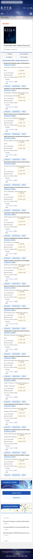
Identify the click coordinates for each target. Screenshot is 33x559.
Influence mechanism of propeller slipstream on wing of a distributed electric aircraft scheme (17, 356)
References (7, 475)
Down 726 (22, 122)
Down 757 (22, 269)
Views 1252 (22, 199)
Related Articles (16, 475)
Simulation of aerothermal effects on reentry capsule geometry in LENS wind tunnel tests (17, 429)
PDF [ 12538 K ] (12, 279)
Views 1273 (22, 467)
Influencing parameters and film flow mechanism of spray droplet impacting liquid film (17, 136)
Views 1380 (22, 224)
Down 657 (22, 145)
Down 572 (22, 196)
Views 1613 (22, 173)
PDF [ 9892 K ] (11, 180)
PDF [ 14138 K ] (12, 448)
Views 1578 (22, 441)
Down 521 (22, 463)
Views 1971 (22, 76)
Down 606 (22, 221)
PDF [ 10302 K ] (12, 397)
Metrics (24, 475)
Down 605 (22, 387)
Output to (10, 57)
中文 (24, 8)
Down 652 (22, 247)
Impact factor (16, 493)
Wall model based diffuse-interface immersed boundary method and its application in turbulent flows (17, 162)
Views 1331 (22, 100)
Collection (22, 70)
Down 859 (22, 365)
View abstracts (25, 54)
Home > (3, 17)
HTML (6, 83)
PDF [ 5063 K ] (11, 470)
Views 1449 (22, 390)
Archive (7, 17)
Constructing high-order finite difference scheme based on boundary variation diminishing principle (17, 404)
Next (13, 49)
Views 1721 (22, 320)
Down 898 (22, 294)
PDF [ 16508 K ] (12, 129)
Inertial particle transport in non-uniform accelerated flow (17, 378)
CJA (30, 8)
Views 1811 (22, 148)
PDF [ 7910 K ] (11, 253)
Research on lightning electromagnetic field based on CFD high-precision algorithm (17, 238)
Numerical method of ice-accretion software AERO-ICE (17, 286)
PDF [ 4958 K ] (11, 155)
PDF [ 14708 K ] (12, 371)
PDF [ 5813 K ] (11, 205)
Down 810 (22, 170)
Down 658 (22, 339)
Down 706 (22, 317)
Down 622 (22, 97)
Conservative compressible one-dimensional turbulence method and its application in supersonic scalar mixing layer (17, 212)
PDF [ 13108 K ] (12, 107)
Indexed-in (16, 498)
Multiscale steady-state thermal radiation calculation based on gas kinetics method (17, 455)
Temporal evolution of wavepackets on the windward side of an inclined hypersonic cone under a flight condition (17, 260)
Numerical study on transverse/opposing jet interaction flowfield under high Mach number (17, 114)
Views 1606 (22, 126)
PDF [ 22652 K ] (12, 349)
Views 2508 (22, 368)
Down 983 (22, 73)
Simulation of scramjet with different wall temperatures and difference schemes (17, 88)
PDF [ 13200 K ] (12, 422)
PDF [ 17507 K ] (12, 324)
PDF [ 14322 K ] (12, 81)
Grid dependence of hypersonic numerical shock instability (17, 331)
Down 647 (22, 413)
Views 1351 (22, 250)
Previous (8, 49)
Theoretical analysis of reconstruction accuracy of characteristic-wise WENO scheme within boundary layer (17, 187)
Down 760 (22, 438)
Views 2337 (22, 298)
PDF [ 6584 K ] (11, 231)
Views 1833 (22, 342)
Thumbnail (25, 57)
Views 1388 (22, 272)
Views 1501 (22, 416)
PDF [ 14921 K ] (12, 301)
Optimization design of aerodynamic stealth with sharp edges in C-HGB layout (17, 308)
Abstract (10, 65)
